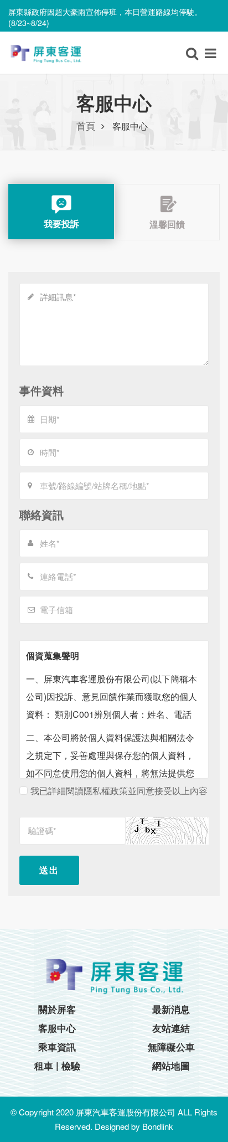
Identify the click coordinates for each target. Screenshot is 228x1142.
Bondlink (157, 1126)
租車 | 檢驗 (57, 1065)
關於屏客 (57, 1009)
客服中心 (57, 1028)
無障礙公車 (171, 1046)
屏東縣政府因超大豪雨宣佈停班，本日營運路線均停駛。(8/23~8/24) (105, 17)
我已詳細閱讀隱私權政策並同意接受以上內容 (119, 790)
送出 (49, 870)
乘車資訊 (57, 1046)
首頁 (85, 125)
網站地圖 (171, 1065)
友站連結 (171, 1028)
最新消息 (171, 1009)
